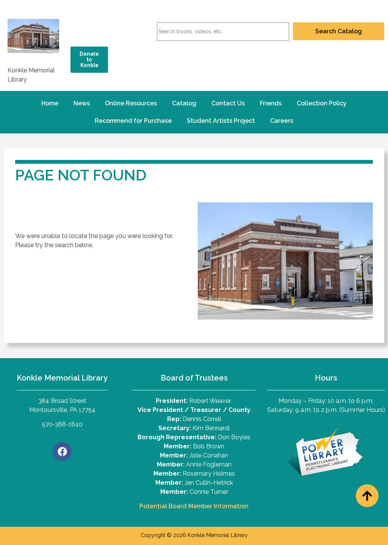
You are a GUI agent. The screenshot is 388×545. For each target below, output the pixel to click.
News (82, 103)
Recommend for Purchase (133, 120)
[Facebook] (62, 451)
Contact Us (228, 103)
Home (49, 103)
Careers (281, 120)
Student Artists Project (221, 120)
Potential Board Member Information (194, 506)
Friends (271, 103)
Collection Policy (322, 103)
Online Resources (131, 103)
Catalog (184, 103)
